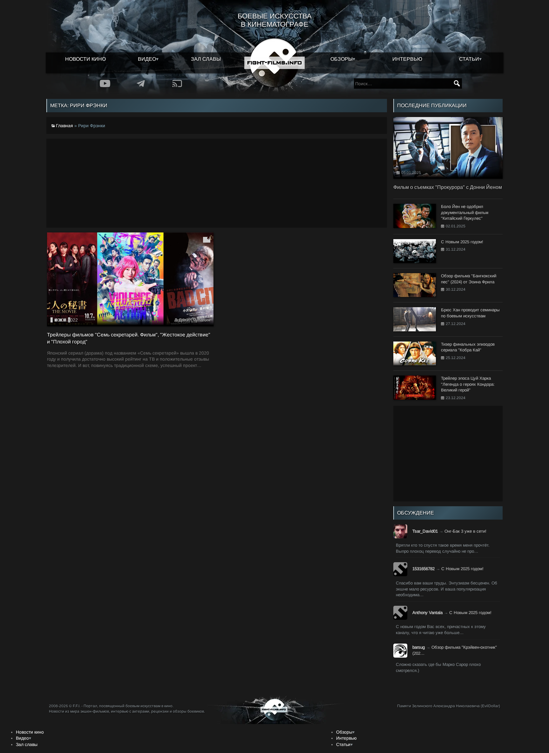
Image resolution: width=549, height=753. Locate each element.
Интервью (407, 59)
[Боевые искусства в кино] (274, 63)
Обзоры (341, 59)
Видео (147, 59)
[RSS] (177, 83)
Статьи (469, 59)
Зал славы (206, 59)
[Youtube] (105, 83)
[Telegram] (141, 83)
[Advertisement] (216, 183)
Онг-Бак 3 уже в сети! (465, 531)
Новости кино (85, 59)
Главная (64, 125)
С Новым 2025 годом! (462, 568)
